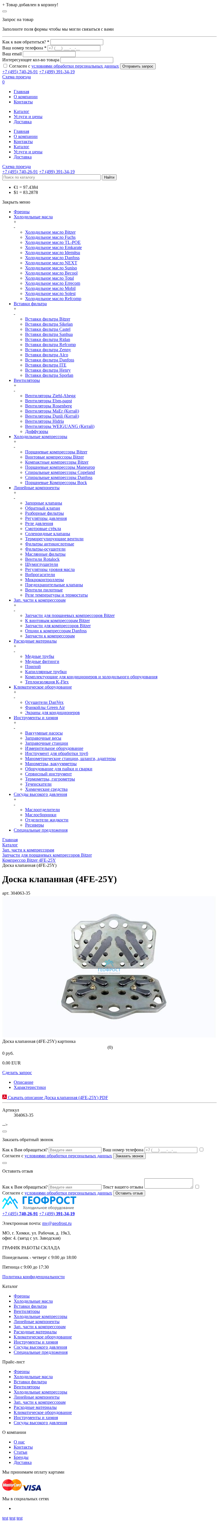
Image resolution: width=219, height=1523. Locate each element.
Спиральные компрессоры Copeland (60, 472)
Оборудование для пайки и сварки (58, 768)
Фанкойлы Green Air (45, 707)
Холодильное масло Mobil (50, 288)
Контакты (23, 101)
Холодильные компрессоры (40, 436)
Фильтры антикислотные (49, 543)
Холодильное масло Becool (51, 273)
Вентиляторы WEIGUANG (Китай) (59, 426)
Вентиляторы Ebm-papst (48, 400)
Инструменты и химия (36, 717)
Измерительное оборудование (54, 748)
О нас (19, 1442)
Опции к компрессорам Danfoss (56, 630)
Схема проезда (16, 76)
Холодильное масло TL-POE (53, 242)
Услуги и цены (28, 116)
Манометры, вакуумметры (51, 763)
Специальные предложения (41, 830)
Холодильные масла (33, 216)
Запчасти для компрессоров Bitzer (58, 625)
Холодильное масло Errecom (52, 283)
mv (45, 1223)
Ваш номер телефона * (24, 47)
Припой (33, 666)
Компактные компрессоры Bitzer (56, 462)
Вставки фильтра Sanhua (49, 334)
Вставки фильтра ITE (45, 365)
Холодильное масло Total (49, 278)
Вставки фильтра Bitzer (47, 319)
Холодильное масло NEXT (51, 262)
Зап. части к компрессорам (40, 600)
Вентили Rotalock (42, 559)
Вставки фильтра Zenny (48, 349)
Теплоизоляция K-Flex (47, 681)
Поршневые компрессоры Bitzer (56, 451)
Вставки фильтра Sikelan (49, 324)
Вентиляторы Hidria (44, 421)
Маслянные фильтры (45, 554)
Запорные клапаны (43, 503)
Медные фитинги (42, 661)
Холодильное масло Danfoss (52, 257)
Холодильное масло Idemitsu (52, 252)
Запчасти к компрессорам (50, 635)
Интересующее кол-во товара (30, 59)
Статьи (20, 1452)
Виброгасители (40, 574)
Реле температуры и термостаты (56, 595)
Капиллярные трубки (46, 671)
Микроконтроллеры (44, 579)
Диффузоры (36, 431)
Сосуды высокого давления (40, 794)
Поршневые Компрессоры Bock (56, 482)
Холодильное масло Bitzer (50, 232)
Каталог (21, 111)
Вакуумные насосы (44, 733)
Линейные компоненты (37, 487)
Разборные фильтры (44, 513)
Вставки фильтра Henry (48, 370)
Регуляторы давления (46, 518)
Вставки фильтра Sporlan (49, 375)
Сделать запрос (17, 1072)
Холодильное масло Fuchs (50, 237)
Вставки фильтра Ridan (47, 339)
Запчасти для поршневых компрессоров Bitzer (70, 615)
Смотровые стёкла (43, 528)
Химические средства (46, 789)
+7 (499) (57, 1213)
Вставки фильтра (30, 303)
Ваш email (12, 53)
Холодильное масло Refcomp (53, 298)
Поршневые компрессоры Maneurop (60, 467)
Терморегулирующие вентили (54, 538)
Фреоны (22, 211)
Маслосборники (40, 814)
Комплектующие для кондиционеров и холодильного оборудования (91, 676)
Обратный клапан (42, 508)
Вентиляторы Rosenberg (48, 405)
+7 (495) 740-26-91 (20, 71)
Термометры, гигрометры (50, 779)
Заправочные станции (46, 743)
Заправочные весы (43, 738)
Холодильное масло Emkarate (53, 247)
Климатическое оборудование (43, 687)
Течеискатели (38, 784)
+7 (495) (20, 1213)
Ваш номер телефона (123, 1149)
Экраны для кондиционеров (52, 712)
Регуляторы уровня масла (50, 569)
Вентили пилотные (44, 589)
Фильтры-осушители (45, 549)
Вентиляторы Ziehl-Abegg (50, 395)
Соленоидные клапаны (47, 533)
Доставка (23, 121)
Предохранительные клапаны (54, 584)
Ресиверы (34, 825)
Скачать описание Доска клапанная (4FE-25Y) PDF (57, 1097)
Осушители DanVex (44, 702)
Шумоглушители (41, 564)
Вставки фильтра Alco (46, 354)
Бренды (21, 1457)
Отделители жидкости (46, 819)
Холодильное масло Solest (50, 293)
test (5, 1518)
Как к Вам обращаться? (25, 1149)
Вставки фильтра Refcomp (50, 344)
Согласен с (64, 66)
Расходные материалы (35, 641)
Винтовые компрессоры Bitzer (54, 457)
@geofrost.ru (60, 1223)
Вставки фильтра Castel (47, 329)
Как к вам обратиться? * (25, 41)
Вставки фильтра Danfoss (49, 359)
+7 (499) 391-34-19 (57, 71)
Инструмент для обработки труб (56, 753)
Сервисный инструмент (48, 773)
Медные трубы (39, 656)
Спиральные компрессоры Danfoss (58, 477)
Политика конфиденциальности (33, 1276)
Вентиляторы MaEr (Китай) (52, 411)
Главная (21, 91)
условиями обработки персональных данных (75, 66)
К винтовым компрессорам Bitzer (57, 620)
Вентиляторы (27, 380)
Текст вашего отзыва (123, 1187)
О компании (26, 96)
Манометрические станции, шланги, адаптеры (70, 758)
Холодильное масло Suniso (51, 267)
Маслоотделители (42, 809)
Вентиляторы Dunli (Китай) (52, 416)
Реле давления (39, 523)
